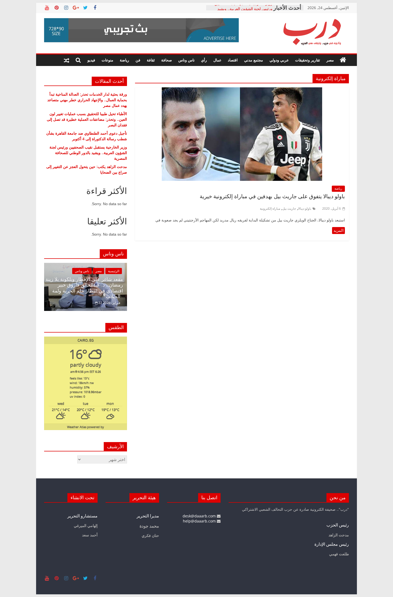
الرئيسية (113, 271)
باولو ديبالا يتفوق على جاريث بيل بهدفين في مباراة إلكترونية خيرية (272, 196)
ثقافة (151, 60)
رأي (204, 60)
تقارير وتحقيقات (307, 60)
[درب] (343, 60)
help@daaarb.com (200, 521)
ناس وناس (186, 60)
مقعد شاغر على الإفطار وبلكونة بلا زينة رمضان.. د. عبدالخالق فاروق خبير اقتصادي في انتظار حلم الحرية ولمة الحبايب (84, 288)
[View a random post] (66, 60)
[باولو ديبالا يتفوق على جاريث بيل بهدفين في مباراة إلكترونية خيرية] (242, 90)
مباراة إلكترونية (270, 208)
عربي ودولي (279, 60)
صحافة (166, 60)
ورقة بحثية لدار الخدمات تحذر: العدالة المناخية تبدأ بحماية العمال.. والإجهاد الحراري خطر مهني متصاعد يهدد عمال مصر (87, 100)
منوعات (107, 60)
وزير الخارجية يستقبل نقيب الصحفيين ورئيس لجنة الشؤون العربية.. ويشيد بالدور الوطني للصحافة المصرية (88, 153)
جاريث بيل (289, 208)
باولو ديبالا (304, 208)
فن (138, 60)
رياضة (124, 60)
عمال (217, 60)
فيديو (91, 60)
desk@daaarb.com (200, 515)
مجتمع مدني (253, 60)
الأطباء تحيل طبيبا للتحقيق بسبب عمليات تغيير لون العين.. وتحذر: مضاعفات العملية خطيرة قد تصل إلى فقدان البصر (87, 119)
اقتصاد (233, 60)
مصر (330, 60)
